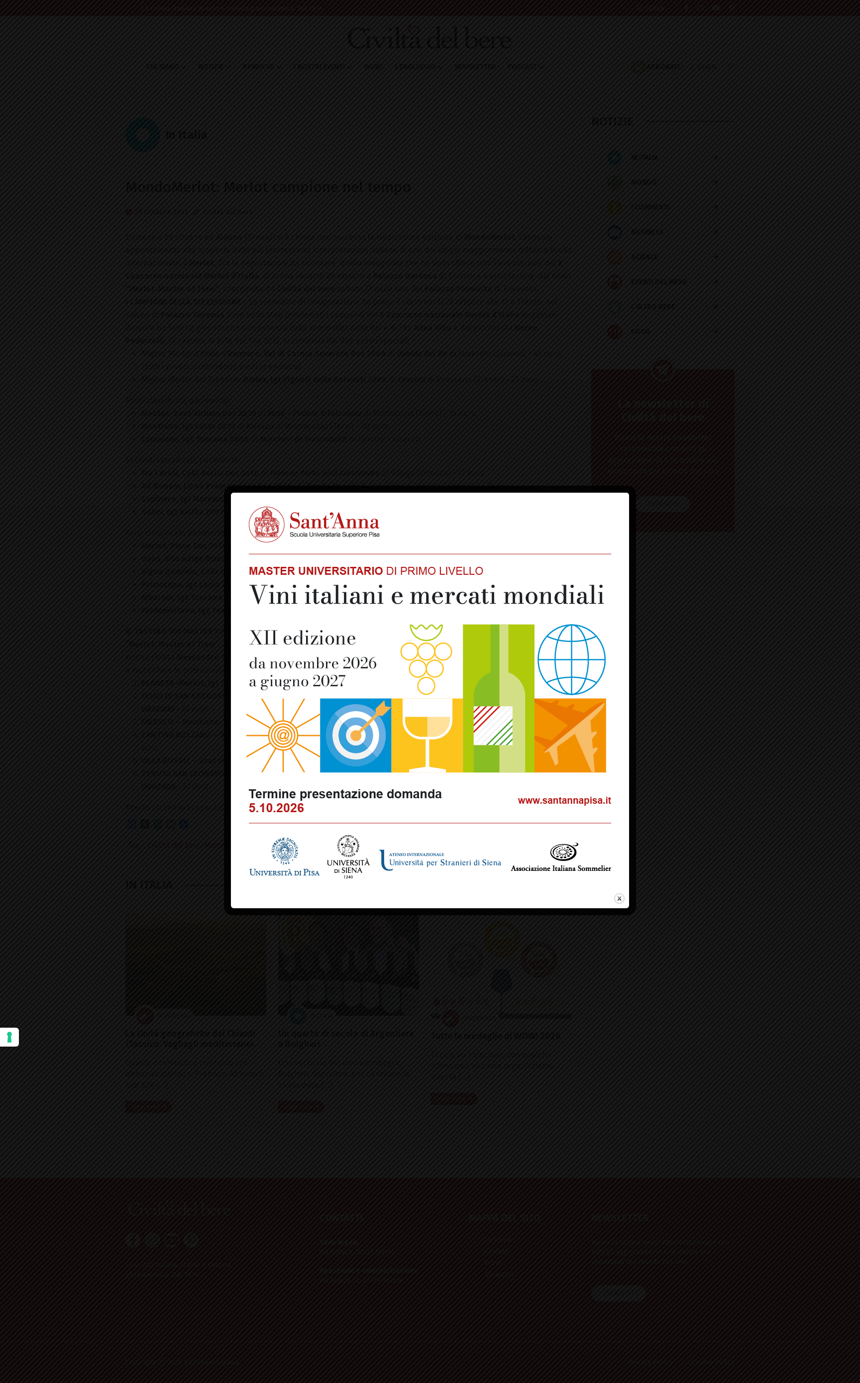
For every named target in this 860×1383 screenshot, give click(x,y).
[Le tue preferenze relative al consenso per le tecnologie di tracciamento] (9, 1037)
